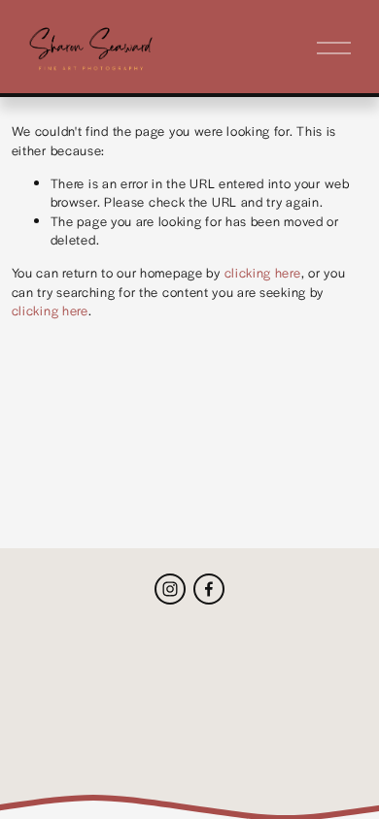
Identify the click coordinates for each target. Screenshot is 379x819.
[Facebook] (208, 589)
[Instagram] (170, 589)
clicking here (262, 272)
